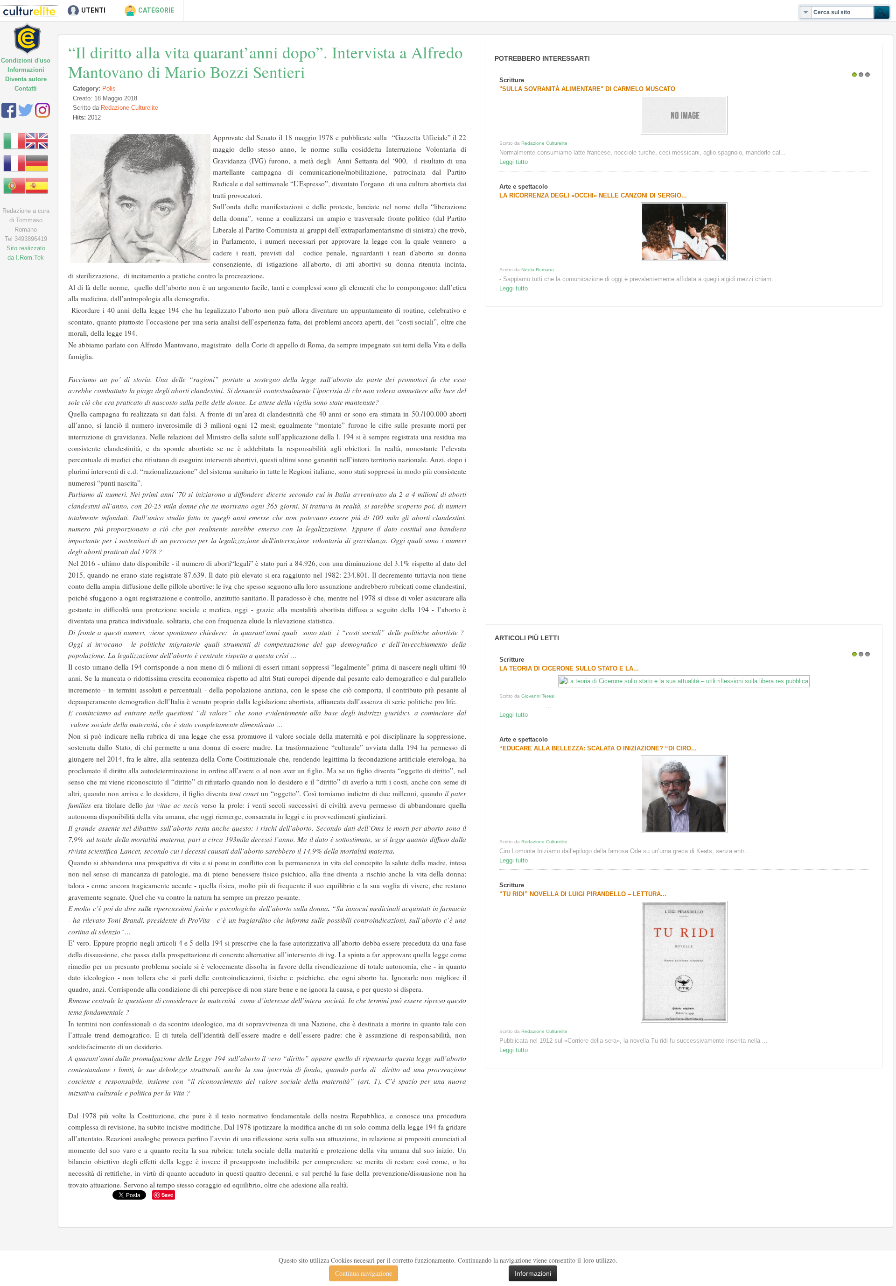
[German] (37, 162)
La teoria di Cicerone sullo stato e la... (569, 668)
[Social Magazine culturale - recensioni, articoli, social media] (34, 31)
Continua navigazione (363, 1273)
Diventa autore (26, 79)
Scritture (511, 80)
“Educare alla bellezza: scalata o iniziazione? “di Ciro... (598, 748)
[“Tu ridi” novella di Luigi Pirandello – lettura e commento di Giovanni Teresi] (684, 1022)
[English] (37, 140)
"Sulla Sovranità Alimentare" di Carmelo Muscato (587, 88)
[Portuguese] (14, 185)
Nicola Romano (537, 269)
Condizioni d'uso (25, 60)
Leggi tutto (513, 161)
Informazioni (25, 69)
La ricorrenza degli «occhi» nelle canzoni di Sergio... (593, 195)
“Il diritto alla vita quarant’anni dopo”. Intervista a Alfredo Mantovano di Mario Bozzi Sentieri (265, 62)
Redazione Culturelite (129, 107)
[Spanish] (37, 185)
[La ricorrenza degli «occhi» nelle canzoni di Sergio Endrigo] (684, 260)
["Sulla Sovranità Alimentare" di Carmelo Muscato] (684, 134)
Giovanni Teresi (537, 696)
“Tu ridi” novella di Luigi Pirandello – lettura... (582, 893)
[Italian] (14, 140)
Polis (109, 88)
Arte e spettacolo (523, 186)
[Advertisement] (552, 465)
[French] (14, 162)
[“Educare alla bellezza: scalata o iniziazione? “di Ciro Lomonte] (684, 832)
